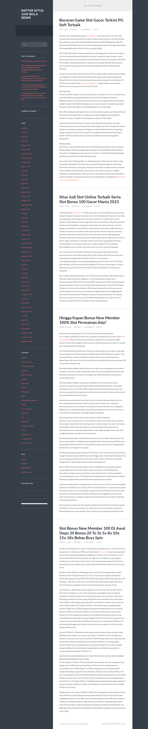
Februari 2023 (26, 286)
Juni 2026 (24, 132)
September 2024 (26, 205)
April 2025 (24, 183)
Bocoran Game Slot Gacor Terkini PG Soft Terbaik (91, 22)
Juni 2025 (24, 175)
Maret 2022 (25, 303)
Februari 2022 (26, 307)
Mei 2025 (24, 179)
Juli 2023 (24, 264)
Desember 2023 (26, 243)
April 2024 (24, 226)
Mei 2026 (24, 137)
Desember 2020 (26, 333)
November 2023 (26, 247)
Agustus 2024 (26, 209)
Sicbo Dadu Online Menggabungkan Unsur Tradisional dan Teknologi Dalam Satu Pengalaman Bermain (34, 87)
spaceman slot (26, 434)
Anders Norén (115, 724)
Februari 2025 (26, 192)
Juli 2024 (24, 213)
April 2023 (24, 277)
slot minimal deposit (89, 83)
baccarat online (26, 362)
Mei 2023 (24, 273)
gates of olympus (26, 375)
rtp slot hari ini (92, 36)
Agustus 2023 (26, 260)
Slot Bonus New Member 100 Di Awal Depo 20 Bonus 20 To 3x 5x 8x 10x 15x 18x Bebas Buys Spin (92, 533)
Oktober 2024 (26, 201)
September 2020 (26, 341)
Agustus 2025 (26, 166)
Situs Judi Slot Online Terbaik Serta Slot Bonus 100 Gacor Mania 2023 (90, 199)
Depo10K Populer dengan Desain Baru (34, 61)
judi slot (23, 387)
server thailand (26, 409)
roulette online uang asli (29, 400)
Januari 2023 (25, 290)
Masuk (23, 459)
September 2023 (26, 256)
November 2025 (26, 158)
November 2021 (26, 311)
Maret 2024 (25, 230)
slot (22, 417)
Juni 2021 (24, 316)
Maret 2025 (25, 188)
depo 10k (24, 370)
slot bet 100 (25, 422)
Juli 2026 (24, 128)
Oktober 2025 (26, 162)
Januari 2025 (25, 196)
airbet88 (24, 358)
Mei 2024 (24, 222)
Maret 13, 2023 (65, 327)
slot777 (23, 430)
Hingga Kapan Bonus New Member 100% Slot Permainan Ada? (89, 320)
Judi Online (25, 383)
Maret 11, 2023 (65, 542)
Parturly (74, 29)
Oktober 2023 (26, 252)
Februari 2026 (26, 145)
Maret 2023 (25, 282)
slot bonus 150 (78, 213)
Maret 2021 (25, 324)
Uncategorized (26, 443)
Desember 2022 (26, 294)
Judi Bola (24, 379)
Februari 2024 (26, 235)
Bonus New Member (28, 366)
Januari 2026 (25, 149)
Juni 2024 (24, 218)
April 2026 (24, 141)
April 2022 (24, 299)
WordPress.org (26, 472)
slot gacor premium (27, 426)
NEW (23, 396)
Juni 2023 (24, 269)
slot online (103, 552)
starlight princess (27, 439)
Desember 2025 (26, 154)
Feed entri (24, 463)
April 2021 (24, 320)
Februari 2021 (26, 329)
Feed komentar (26, 468)
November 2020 (26, 337)
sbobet (23, 405)
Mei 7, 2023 (63, 29)
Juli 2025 (24, 171)
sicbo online (25, 413)
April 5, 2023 (64, 206)
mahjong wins (25, 392)
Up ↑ (124, 724)
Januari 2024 (25, 239)
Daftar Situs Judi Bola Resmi (32, 14)
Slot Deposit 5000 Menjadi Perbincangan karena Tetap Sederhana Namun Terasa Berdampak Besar (34, 78)
